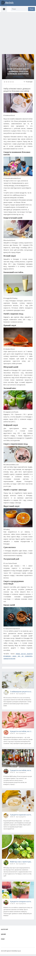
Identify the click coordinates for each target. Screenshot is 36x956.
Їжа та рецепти (18, 77)
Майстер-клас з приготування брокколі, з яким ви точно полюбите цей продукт (21, 862)
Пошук (32, 9)
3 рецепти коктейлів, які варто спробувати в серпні (21, 770)
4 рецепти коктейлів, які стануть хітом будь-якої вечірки (21, 731)
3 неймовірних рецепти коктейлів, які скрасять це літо (21, 692)
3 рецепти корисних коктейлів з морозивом (21, 815)
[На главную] (8, 3)
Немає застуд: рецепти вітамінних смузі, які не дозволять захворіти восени (18, 656)
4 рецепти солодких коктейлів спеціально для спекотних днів (21, 901)
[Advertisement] (18, 31)
